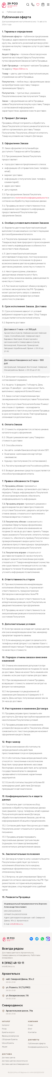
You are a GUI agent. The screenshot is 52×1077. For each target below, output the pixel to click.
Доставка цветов (8, 1058)
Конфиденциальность (38, 1047)
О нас (30, 1025)
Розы (4, 1029)
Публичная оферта (36, 1043)
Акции (4, 1046)
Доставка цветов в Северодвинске (13, 1064)
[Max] (48, 939)
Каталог (6, 1025)
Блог (30, 1029)
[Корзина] (42, 4)
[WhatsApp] (42, 939)
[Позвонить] (32, 4)
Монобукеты (8, 1043)
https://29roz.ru (20, 68)
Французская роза (10, 1036)
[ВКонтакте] (31, 939)
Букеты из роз (8, 1032)
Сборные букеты (10, 1039)
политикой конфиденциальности (31, 197)
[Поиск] (27, 4)
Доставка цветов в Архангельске (13, 1061)
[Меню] (48, 4)
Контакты (32, 1032)
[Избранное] (37, 4)
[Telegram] (37, 939)
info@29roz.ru (16, 924)
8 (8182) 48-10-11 (13, 963)
